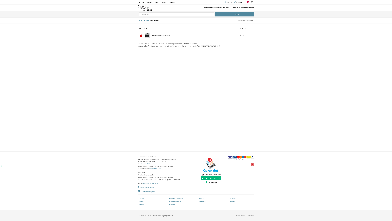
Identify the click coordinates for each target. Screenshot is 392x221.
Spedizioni (232, 199)
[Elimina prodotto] (141, 35)
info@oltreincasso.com (150, 183)
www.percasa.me (155, 168)
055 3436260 (145, 164)
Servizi (164, 2)
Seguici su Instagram (148, 192)
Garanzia (172, 2)
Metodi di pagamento (176, 199)
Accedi (229, 2)
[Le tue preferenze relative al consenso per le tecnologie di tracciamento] (2, 166)
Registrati (239, 2)
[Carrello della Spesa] (252, 2)
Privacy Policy (240, 215)
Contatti (149, 2)
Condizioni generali (175, 201)
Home (240, 20)
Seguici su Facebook (147, 187)
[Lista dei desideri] (248, 3)
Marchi (157, 2)
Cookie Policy (250, 215)
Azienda (141, 2)
